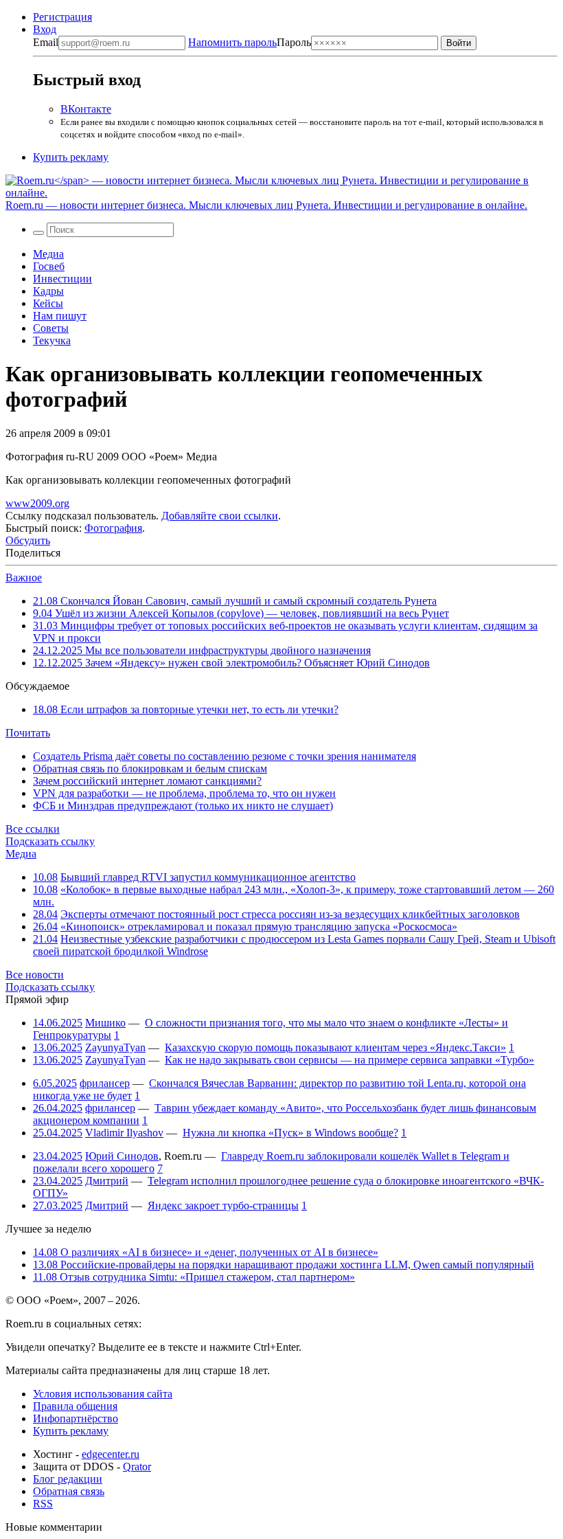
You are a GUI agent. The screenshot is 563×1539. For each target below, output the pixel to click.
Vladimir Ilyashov (124, 1132)
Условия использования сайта (102, 1394)
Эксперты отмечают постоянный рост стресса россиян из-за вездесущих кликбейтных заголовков (290, 914)
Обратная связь (68, 1491)
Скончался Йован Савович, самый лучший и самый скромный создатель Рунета (235, 601)
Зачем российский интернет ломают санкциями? (147, 781)
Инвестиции (62, 278)
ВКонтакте (85, 109)
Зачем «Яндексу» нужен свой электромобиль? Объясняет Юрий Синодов (231, 663)
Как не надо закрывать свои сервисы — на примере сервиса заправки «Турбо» (349, 1060)
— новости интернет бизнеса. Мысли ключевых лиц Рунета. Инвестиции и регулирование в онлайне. (266, 205)
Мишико (105, 1023)
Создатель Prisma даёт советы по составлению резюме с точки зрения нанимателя (224, 756)
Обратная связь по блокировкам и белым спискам (150, 768)
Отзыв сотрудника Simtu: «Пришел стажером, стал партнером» (194, 1277)
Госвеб (49, 266)
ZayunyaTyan (115, 1047)
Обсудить (27, 540)
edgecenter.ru (110, 1454)
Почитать (27, 733)
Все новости (34, 974)
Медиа (48, 254)
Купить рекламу (70, 157)
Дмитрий (106, 1181)
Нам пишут (60, 316)
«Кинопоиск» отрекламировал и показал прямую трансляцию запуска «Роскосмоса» (258, 926)
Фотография (113, 528)
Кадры (48, 291)
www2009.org (37, 503)
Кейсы (48, 303)
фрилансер (105, 1083)
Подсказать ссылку (50, 841)
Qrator (137, 1466)
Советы (51, 328)
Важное (23, 577)
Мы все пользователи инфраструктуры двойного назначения (202, 650)
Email (45, 42)
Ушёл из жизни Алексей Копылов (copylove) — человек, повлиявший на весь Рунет (241, 613)
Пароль (249, 42)
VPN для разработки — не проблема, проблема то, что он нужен (184, 793)
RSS (43, 1503)
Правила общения (75, 1406)
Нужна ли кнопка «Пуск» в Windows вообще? (290, 1132)
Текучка (52, 340)
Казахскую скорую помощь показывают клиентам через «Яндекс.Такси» (335, 1047)
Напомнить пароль (232, 42)
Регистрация (62, 17)
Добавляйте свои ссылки (219, 515)
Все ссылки (32, 829)
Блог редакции (67, 1479)
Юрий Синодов (122, 1156)
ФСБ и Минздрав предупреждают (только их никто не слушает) (183, 805)
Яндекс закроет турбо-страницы (223, 1205)
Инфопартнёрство (75, 1418)
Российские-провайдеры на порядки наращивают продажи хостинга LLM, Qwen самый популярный (283, 1264)
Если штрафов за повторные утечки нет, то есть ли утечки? (185, 709)
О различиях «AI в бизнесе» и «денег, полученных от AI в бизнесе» (205, 1252)
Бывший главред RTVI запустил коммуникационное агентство (208, 877)
